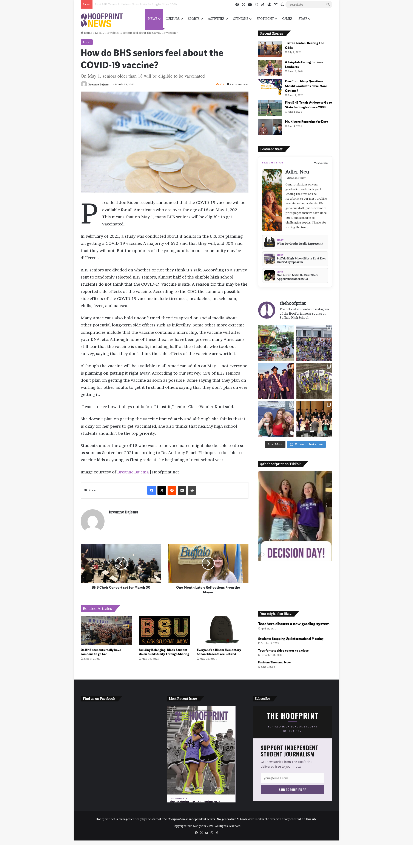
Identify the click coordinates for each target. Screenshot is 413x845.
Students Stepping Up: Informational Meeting (291, 638)
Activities (216, 18)
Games (287, 18)
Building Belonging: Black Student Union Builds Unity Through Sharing (164, 651)
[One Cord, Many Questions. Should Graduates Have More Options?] (270, 87)
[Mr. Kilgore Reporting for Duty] (270, 127)
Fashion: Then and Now (274, 662)
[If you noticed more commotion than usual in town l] (276, 343)
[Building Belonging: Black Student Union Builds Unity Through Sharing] (164, 630)
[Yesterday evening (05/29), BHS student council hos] (276, 419)
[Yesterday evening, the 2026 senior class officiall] (276, 381)
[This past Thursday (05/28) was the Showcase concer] (314, 419)
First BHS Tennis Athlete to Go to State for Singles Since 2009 (308, 104)
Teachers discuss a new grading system (294, 623)
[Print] (192, 490)
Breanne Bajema (98, 84)
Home (87, 32)
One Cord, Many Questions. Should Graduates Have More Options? (306, 86)
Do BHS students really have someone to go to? (101, 651)
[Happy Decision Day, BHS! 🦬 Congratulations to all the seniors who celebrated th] (295, 516)
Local (98, 32)
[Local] (102, 20)
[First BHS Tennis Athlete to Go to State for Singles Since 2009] (270, 108)
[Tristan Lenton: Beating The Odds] (270, 49)
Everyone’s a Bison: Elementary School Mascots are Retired (219, 651)
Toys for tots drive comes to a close (283, 650)
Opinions (240, 18)
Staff (303, 18)
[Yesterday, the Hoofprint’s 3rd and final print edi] (314, 381)
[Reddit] (172, 490)
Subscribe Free (292, 789)
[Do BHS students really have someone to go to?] (106, 630)
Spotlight (265, 18)
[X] (161, 490)
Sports (194, 18)
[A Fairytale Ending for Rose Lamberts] (270, 68)
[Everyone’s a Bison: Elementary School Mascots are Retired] (222, 630)
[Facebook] (151, 490)
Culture (173, 18)
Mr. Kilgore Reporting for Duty (115, 4)
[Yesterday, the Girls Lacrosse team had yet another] (314, 343)
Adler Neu (297, 172)
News (152, 18)
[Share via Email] (182, 490)
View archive (321, 163)
